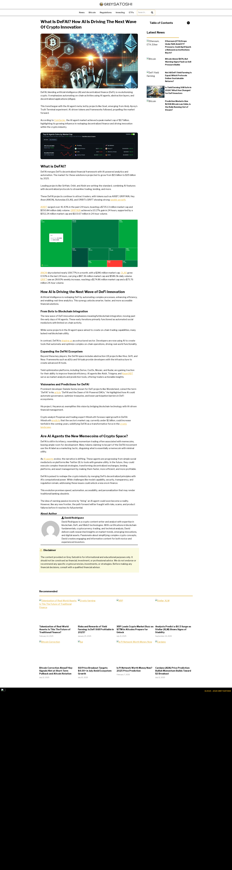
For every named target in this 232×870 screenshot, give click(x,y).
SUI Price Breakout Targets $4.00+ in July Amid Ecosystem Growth (95, 671)
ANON (43, 272)
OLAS (124, 272)
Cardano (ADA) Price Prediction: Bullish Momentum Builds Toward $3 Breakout (173, 671)
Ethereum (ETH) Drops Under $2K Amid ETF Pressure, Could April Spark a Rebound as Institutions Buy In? (178, 47)
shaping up (67, 340)
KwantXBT (127, 373)
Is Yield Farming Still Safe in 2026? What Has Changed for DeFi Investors (178, 90)
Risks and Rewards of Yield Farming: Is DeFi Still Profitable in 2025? (96, 629)
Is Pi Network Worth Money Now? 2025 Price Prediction (134, 669)
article (57, 392)
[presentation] (155, 45)
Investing (120, 12)
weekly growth (118, 199)
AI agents (48, 459)
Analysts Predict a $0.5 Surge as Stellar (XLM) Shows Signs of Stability (173, 629)
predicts (56, 420)
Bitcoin (92, 12)
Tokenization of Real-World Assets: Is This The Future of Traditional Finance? (54, 629)
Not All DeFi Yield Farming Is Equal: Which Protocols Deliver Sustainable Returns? (178, 76)
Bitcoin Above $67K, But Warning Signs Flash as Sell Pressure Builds (178, 62)
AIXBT (43, 207)
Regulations (106, 12)
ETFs (131, 12)
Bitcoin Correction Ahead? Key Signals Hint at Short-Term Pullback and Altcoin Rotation (55, 671)
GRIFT (43, 279)
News (82, 12)
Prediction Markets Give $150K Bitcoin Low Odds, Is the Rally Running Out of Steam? (178, 105)
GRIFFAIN (76, 210)
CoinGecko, (60, 120)
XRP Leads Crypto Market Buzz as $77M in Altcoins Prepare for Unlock (135, 629)
